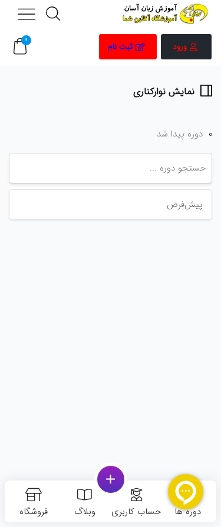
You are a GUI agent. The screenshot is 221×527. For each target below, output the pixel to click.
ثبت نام (120, 46)
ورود (180, 46)
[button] (20, 46)
